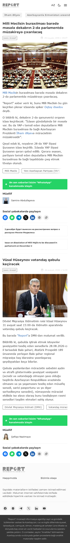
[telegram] (18, 217)
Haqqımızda (10, 478)
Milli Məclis (9, 92)
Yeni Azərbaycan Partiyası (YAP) (42, 170)
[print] (39, 217)
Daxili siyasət (9, 38)
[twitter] (25, 217)
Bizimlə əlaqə (49, 478)
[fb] (5, 217)
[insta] (13, 508)
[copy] (46, 217)
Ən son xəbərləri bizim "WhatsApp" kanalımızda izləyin (30, 184)
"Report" (22, 335)
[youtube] (44, 508)
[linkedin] (32, 217)
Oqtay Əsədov (53, 107)
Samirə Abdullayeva (23, 200)
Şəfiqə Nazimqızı (21, 436)
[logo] (11, 5)
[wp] (12, 217)
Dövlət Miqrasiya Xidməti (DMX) (23, 407)
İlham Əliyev (12, 15)
